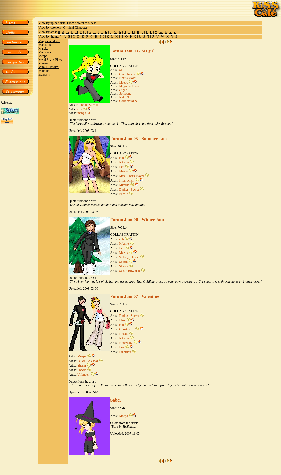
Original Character (75, 27)
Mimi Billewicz (48, 67)
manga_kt (44, 74)
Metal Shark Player (50, 59)
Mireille (43, 70)
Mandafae (44, 45)
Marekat (43, 48)
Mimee (43, 63)
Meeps (42, 56)
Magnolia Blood (49, 41)
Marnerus (44, 52)
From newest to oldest (81, 23)
